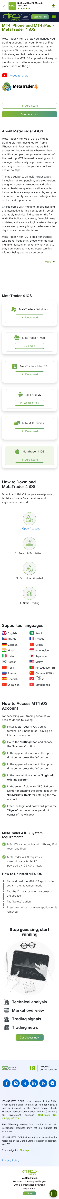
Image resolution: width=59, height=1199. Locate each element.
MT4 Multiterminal (33, 423)
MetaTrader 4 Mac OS (33, 366)
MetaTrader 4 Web (33, 337)
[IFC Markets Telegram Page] (52, 1083)
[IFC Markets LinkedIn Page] (34, 1083)
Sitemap (24, 1150)
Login (25, 17)
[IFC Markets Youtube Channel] (43, 1083)
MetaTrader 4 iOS (33, 451)
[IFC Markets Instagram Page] (16, 1083)
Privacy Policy (10, 1160)
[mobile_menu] (53, 16)
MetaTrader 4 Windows (33, 309)
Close (29, 1193)
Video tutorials (19, 75)
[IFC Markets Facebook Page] (6, 1083)
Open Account (40, 17)
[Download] (53, 6)
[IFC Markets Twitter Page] (25, 1083)
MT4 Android (33, 394)
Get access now (29, 1037)
